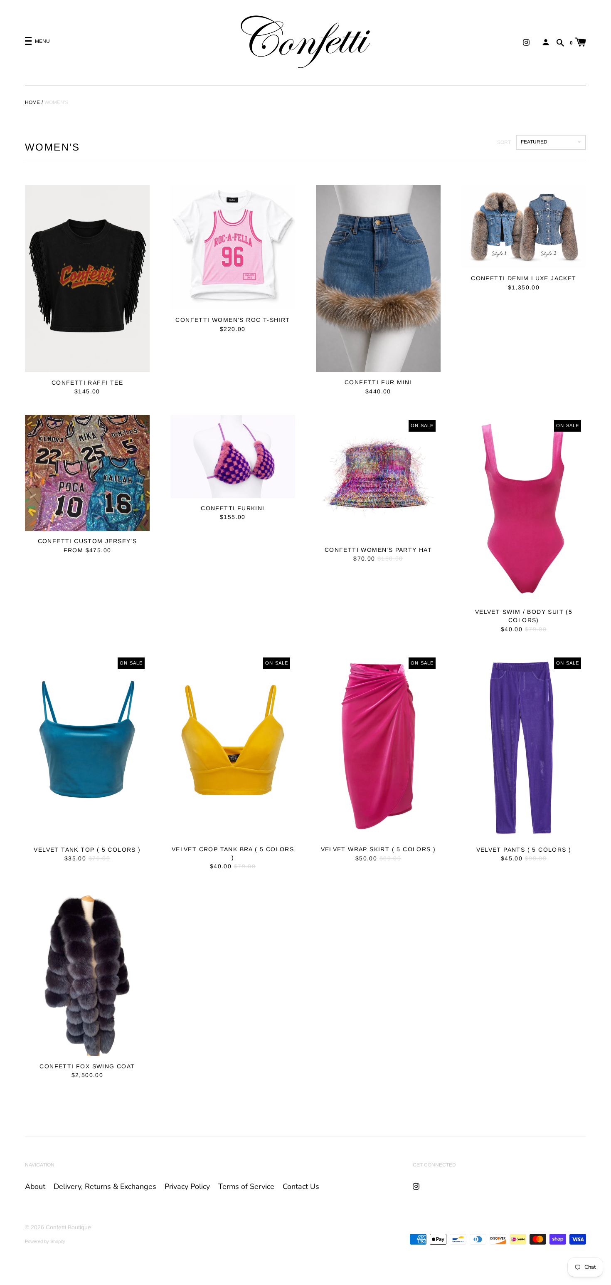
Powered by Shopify (45, 1241)
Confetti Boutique (68, 1227)
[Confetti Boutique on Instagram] (526, 42)
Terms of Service (246, 1186)
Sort (504, 142)
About (35, 1186)
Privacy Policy (187, 1186)
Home (32, 102)
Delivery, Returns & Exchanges (105, 1186)
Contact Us (301, 1186)
